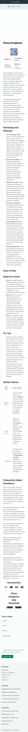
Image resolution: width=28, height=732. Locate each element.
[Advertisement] (14, 24)
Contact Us (5, 680)
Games (18, 6)
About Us (4, 677)
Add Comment (7, 636)
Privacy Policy (6, 675)
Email (5, 625)
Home (9, 6)
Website (5, 630)
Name (5, 620)
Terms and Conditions (8, 672)
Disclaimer (5, 670)
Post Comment (7, 656)
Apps (13, 6)
